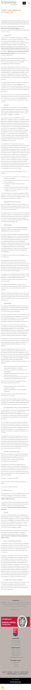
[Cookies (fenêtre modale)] (2, 687)
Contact (4, 672)
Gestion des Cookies (23, 673)
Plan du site (16, 672)
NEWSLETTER (16, 666)
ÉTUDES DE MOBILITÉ (16, 651)
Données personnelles (12, 673)
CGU (5, 673)
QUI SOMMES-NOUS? (16, 640)
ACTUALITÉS (16, 664)
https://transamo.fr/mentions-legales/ (10, 28)
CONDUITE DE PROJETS (16, 650)
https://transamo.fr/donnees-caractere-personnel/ (13, 48)
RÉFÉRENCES (16, 662)
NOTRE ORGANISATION (16, 644)
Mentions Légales (24, 672)
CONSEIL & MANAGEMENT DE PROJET (16, 657)
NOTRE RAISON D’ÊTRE (16, 642)
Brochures (9, 672)
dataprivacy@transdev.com (7, 498)
